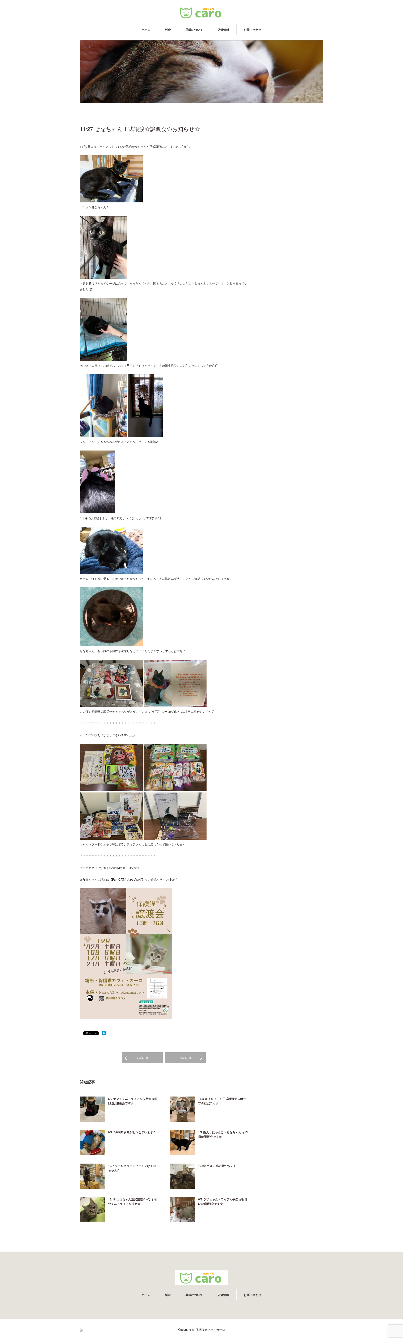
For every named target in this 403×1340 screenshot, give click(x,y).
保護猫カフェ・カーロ (210, 1329)
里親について (194, 29)
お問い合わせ (252, 29)
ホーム (146, 29)
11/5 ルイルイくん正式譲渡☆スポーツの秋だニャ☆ (222, 1101)
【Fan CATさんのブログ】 (127, 879)
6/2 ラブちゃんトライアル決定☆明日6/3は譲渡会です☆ (222, 1201)
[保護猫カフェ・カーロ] (201, 12)
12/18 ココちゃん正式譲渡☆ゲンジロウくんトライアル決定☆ (133, 1201)
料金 (168, 29)
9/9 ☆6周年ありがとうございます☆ (132, 1132)
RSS (81, 1330)
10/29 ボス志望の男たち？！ (217, 1166)
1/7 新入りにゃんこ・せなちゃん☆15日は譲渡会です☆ (223, 1134)
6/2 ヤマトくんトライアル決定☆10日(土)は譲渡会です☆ (133, 1101)
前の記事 (142, 1058)
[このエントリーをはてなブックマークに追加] (104, 1034)
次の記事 (185, 1058)
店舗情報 (223, 29)
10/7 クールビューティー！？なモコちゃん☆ (132, 1168)
